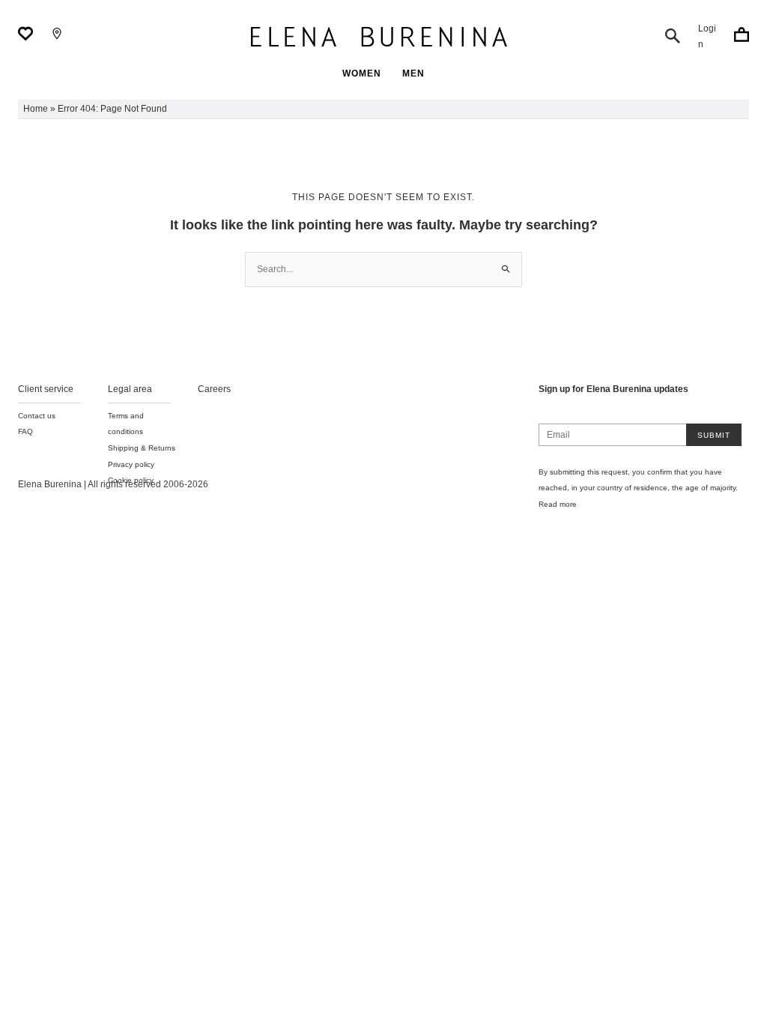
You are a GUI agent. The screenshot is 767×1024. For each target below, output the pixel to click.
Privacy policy (131, 464)
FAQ (25, 431)
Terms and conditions (126, 424)
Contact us (36, 416)
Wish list (25, 33)
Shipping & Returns (141, 448)
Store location (56, 33)
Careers (214, 389)
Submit (713, 435)
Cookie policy (131, 480)
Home (35, 108)
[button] (672, 35)
